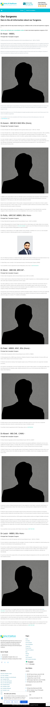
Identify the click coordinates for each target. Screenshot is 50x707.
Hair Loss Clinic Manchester (6, 681)
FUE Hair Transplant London (6, 673)
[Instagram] (8, 662)
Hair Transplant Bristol (5, 684)
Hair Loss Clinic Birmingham (6, 682)
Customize (8, 701)
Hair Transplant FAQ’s (5, 679)
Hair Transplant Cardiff (5, 686)
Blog (26, 651)
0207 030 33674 (35, 265)
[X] (5, 662)
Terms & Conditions (30, 650)
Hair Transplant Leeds (5, 690)
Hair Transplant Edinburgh (6, 688)
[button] (2, 10)
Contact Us (28, 646)
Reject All (16, 701)
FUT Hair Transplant (4, 675)
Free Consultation (29, 644)
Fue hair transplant (21, 225)
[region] (15, 698)
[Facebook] (2, 662)
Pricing (27, 655)
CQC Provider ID (29, 657)
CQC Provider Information (31, 659)
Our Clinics (28, 640)
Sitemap (27, 653)
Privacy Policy (28, 648)
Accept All (24, 701)
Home (27, 639)
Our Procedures (29, 642)
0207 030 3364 (29, 4)
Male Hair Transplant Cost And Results (8, 677)
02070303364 (4, 118)
